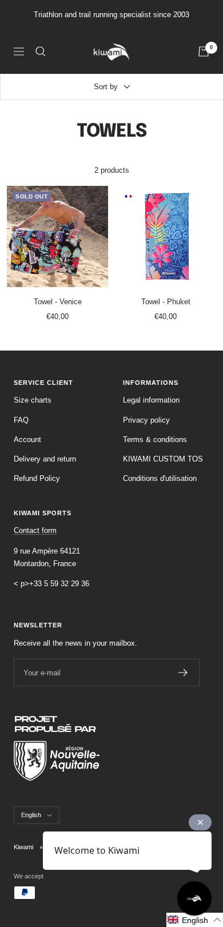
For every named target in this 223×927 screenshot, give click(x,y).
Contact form (35, 530)
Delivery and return (45, 459)
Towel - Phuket (165, 301)
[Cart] (203, 51)
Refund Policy (37, 478)
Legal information (151, 400)
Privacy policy (146, 420)
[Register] (183, 673)
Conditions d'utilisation (160, 478)
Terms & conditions (155, 439)
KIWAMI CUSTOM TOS (163, 459)
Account (27, 439)
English (31, 814)
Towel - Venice (58, 301)
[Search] (40, 51)
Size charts (32, 400)
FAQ (21, 420)
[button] (194, 920)
